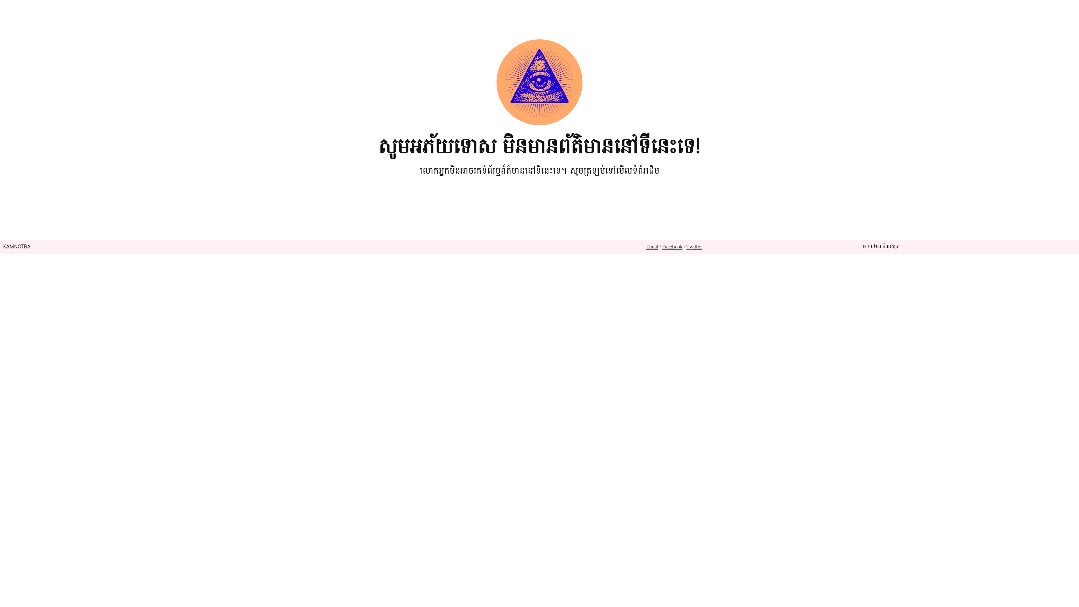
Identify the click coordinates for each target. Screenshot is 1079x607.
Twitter (694, 246)
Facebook (672, 246)
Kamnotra (17, 247)
